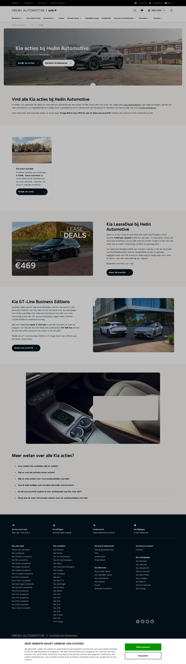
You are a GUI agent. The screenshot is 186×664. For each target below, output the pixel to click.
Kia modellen (59, 546)
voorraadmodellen (132, 105)
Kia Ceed (57, 563)
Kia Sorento (58, 587)
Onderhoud (100, 556)
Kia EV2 (56, 594)
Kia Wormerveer (143, 585)
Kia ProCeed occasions (22, 574)
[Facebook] (138, 621)
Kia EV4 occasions (20, 594)
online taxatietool (147, 108)
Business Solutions (103, 588)
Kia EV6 (56, 608)
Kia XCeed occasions (21, 570)
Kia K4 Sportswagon (62, 560)
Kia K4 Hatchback (61, 556)
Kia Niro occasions (20, 577)
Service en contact (144, 546)
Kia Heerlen (141, 564)
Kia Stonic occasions (21, 563)
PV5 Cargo (58, 621)
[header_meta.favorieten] (141, 10)
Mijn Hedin (157, 10)
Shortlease (100, 582)
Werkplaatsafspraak (104, 550)
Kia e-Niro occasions (21, 580)
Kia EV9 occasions (20, 604)
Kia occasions (18, 553)
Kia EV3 (56, 598)
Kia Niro (57, 577)
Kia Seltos (58, 591)
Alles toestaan (143, 647)
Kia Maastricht (142, 568)
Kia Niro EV (58, 580)
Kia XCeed (58, 570)
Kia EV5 (56, 604)
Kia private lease (102, 571)
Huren (97, 585)
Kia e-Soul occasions (21, 608)
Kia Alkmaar (141, 561)
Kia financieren (101, 578)
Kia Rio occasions (20, 560)
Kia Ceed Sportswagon (63, 567)
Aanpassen (143, 655)
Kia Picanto (58, 550)
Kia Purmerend (143, 571)
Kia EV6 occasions (20, 601)
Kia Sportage (59, 584)
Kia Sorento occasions (22, 587)
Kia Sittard (140, 582)
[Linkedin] (152, 621)
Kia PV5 (56, 618)
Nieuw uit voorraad (20, 550)
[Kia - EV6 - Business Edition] (133, 325)
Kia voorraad (18, 546)
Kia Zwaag (141, 588)
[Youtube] (147, 621)
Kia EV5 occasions (20, 598)
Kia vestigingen (143, 557)
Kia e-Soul (58, 615)
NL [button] (167, 3)
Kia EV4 (56, 601)
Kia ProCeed (59, 574)
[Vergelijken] (134, 10)
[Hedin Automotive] (28, 10)
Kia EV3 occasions (20, 591)
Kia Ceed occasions (21, 567)
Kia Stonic (57, 553)
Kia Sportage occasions (23, 584)
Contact (139, 550)
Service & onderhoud (104, 546)
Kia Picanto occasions (22, 556)
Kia (32, 25)
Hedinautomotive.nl (19, 25)
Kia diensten (100, 567)
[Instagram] (142, 621)
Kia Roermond (142, 575)
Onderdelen (100, 560)
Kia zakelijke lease (103, 575)
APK (96, 553)
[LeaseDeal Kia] (52, 249)
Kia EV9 (56, 611)
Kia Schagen (141, 578)
